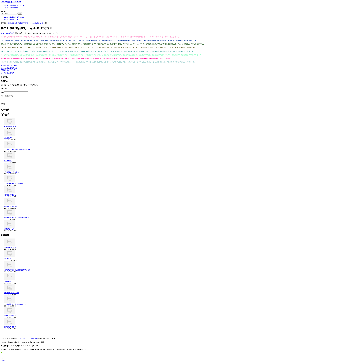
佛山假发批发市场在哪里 (9, 66)
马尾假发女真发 (9, 229)
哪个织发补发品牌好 (7, 73)
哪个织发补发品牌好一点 (9, 68)
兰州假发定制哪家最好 (11, 172)
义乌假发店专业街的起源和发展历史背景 (17, 149)
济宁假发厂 (8, 161)
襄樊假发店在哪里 (10, 195)
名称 (2, 89)
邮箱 (2, 92)
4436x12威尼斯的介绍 (11, 7)
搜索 (20, 13)
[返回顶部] (2, 358)
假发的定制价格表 (10, 126)
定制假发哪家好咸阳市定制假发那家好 (16, 218)
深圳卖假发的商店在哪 (8, 70)
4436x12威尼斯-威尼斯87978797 (11, 2)
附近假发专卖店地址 (10, 206)
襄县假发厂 (8, 138)
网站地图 (4, 360)
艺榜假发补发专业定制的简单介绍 (15, 183)
